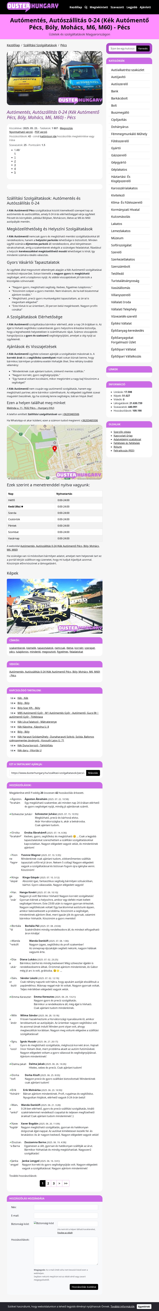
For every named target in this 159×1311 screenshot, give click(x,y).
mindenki (35, 651)
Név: (13, 1207)
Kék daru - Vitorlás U (30, 750)
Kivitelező (118, 195)
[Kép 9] (70, 629)
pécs (12, 651)
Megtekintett (99, 7)
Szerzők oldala (122, 432)
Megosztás (66, 128)
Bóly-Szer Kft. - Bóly (29, 708)
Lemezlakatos (120, 231)
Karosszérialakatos (124, 188)
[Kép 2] (33, 629)
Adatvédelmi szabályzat (127, 439)
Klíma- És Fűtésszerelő (126, 202)
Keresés (143, 48)
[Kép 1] (28, 629)
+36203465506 (70, 414)
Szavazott (117, 7)
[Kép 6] (54, 629)
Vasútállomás (120, 288)
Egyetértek (144, 1306)
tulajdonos (22, 651)
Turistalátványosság (125, 281)
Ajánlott (145, 7)
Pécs (63, 45)
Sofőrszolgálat (121, 245)
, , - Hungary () (30, 408)
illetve (69, 648)
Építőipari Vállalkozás (126, 356)
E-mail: (15, 1215)
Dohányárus (119, 127)
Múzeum (117, 238)
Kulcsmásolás (120, 216)
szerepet (90, 648)
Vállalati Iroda (121, 302)
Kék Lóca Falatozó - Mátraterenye (37, 721)
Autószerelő (119, 84)
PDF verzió (41, 132)
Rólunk (118, 447)
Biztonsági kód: (20, 1224)
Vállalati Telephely (124, 309)
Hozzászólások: (20, 1239)
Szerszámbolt (120, 266)
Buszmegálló (120, 112)
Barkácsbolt (119, 98)
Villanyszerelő (121, 295)
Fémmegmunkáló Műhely (129, 134)
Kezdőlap (76, 7)
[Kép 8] (65, 629)
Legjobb (132, 7)
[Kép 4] (44, 629)
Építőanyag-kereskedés (127, 330)
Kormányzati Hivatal (125, 209)
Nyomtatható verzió (21, 132)
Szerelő (116, 252)
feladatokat (76, 651)
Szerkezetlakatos (123, 259)
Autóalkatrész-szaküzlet (127, 70)
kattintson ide (48, 136)
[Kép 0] (22, 629)
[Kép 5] (49, 629)
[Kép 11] (81, 629)
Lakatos (116, 224)
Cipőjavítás (119, 120)
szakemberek (17, 648)
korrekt (79, 648)
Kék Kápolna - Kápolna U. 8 (33, 726)
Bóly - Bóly (24, 703)
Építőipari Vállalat (123, 349)
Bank (114, 91)
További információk (123, 1306)
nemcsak (60, 648)
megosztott (49, 651)
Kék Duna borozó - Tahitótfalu (35, 745)
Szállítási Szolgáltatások (40, 45)
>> (66, 1183)
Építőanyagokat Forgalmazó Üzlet (123, 340)
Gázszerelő (119, 155)
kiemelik (31, 648)
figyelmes (62, 651)
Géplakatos (119, 169)
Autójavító (118, 77)
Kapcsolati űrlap (123, 435)
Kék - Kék (23, 698)
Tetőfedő (117, 274)
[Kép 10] (76, 629)
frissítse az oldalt (64, 1232)
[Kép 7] (60, 629)
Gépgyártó (118, 162)
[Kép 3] (38, 629)
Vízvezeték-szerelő (124, 316)
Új (85, 7)
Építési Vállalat (121, 323)
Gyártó (116, 148)
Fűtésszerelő (120, 141)
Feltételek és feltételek (127, 443)
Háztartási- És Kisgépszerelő (121, 179)
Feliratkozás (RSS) (124, 450)
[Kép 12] (87, 629)
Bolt (114, 105)
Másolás (93, 773)
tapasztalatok (45, 648)
